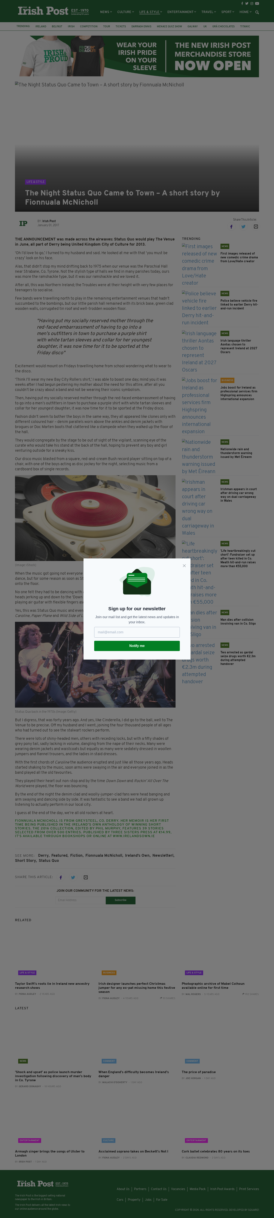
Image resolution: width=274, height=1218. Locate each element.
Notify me (137, 646)
